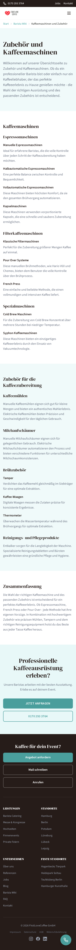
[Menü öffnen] (69, 13)
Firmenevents (11, 835)
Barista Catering (12, 816)
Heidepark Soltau (51, 873)
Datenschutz (30, 932)
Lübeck (45, 842)
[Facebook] (38, 939)
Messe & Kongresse (14, 822)
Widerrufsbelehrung (56, 932)
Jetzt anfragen (38, 703)
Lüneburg (46, 835)
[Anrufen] (65, 940)
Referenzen (9, 873)
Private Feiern (11, 842)
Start (6, 24)
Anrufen (38, 782)
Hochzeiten (9, 829)
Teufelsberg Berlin (51, 880)
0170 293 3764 (16, 3)
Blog (5, 886)
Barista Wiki (20, 24)
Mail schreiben (38, 770)
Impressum (15, 932)
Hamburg (46, 816)
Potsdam (46, 829)
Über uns (8, 866)
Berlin (44, 822)
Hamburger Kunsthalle (54, 886)
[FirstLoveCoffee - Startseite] (11, 13)
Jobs (57, 3)
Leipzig (45, 848)
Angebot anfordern (38, 757)
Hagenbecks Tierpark (53, 866)
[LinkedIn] (45, 939)
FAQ (5, 899)
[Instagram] (31, 939)
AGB (41, 932)
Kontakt (68, 3)
